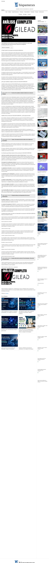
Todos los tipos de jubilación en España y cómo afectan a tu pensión (42, 381)
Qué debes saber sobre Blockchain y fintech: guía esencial (9, 330)
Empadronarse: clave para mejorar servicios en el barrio (42, 348)
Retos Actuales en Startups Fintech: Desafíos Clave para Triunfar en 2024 (42, 56)
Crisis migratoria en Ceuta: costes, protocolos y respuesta (42, 293)
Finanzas (7, 293)
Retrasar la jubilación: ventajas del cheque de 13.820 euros (42, 315)
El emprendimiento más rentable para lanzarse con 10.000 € (42, 34)
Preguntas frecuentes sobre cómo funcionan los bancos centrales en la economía (42, 105)
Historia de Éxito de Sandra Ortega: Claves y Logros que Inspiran (42, 91)
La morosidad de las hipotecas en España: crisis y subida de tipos (42, 171)
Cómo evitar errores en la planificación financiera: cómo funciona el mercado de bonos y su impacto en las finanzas (26, 330)
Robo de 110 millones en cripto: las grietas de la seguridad (42, 279)
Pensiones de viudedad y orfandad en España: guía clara (42, 337)
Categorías (39, 20)
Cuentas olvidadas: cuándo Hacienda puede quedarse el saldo (42, 117)
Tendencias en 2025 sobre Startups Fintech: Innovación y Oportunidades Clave (42, 80)
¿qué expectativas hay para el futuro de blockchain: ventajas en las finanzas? (8, 348)
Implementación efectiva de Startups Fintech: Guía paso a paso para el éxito (42, 68)
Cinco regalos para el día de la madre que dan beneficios (42, 359)
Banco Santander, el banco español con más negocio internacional (42, 160)
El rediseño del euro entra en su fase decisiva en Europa (42, 128)
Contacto (29, 14)
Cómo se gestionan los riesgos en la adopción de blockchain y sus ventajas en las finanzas (9, 312)
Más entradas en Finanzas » (31, 296)
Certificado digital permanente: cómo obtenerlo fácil (42, 370)
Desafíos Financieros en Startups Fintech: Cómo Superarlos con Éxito (43, 45)
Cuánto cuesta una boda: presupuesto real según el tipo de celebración (43, 304)
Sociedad (20, 14)
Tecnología (25, 14)
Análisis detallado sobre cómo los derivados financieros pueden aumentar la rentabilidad (42, 256)
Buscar (45, 17)
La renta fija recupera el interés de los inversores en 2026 (42, 139)
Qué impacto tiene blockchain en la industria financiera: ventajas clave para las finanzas (42, 268)
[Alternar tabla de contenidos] (11, 48)
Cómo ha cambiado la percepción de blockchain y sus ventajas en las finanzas (26, 348)
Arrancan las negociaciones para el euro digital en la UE (42, 150)
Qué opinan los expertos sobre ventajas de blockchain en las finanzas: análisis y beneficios (26, 312)
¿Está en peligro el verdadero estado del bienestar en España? (42, 326)
